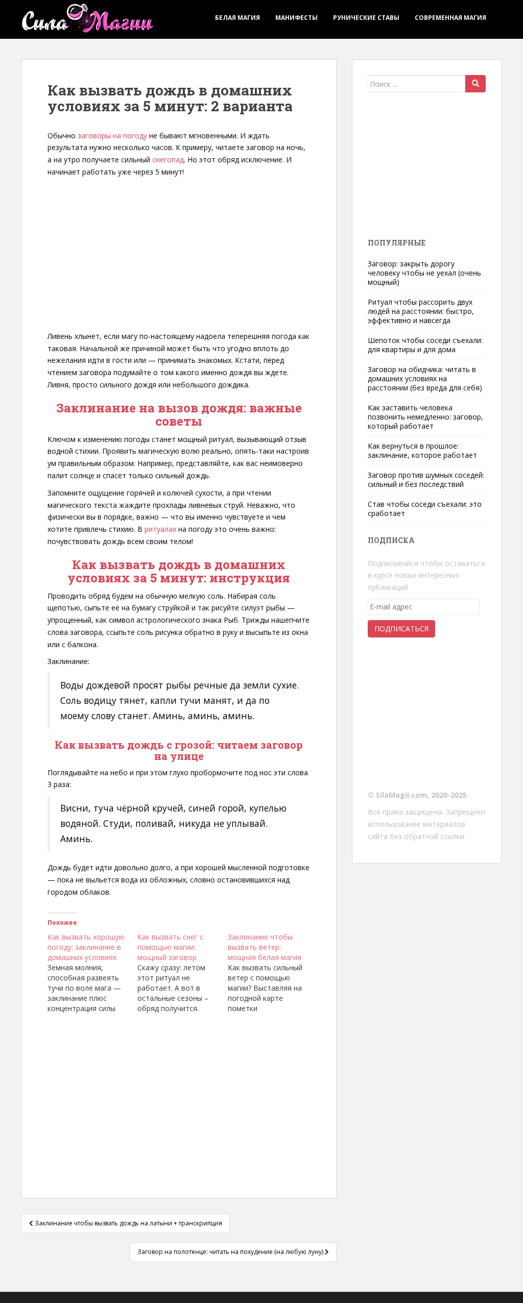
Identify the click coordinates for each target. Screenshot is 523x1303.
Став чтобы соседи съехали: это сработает (425, 508)
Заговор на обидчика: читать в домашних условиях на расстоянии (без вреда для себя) (425, 378)
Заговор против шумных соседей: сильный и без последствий (426, 479)
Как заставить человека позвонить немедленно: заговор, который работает (425, 417)
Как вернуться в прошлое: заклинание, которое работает (422, 450)
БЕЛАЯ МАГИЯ (237, 17)
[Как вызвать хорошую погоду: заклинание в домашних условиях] (92, 973)
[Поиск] (475, 83)
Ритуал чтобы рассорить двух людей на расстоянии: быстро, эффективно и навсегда (421, 311)
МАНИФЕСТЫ (296, 17)
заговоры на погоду (112, 135)
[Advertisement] (179, 254)
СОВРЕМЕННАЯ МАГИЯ (450, 17)
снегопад (168, 159)
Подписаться (401, 628)
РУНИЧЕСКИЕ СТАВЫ (366, 17)
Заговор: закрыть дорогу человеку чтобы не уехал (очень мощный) (424, 273)
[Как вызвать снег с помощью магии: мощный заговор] (182, 973)
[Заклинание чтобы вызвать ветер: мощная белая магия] (273, 973)
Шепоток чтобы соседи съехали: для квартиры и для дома (425, 344)
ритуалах (160, 529)
